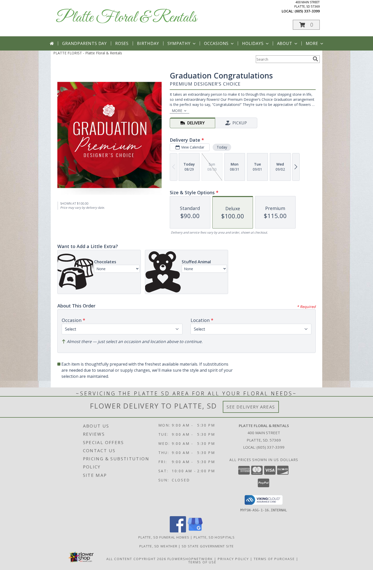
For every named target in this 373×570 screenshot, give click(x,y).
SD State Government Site (208, 546)
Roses (122, 43)
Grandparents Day (84, 43)
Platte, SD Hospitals (214, 537)
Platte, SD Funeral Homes (163, 537)
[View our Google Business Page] (195, 531)
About (284, 43)
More (312, 43)
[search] (315, 59)
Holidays (252, 43)
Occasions (216, 43)
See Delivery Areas (251, 407)
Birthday (148, 43)
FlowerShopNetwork (190, 559)
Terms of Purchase (274, 559)
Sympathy (179, 43)
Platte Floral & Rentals (126, 18)
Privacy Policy (233, 559)
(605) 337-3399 (307, 11)
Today (222, 147)
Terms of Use (202, 562)
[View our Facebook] (178, 531)
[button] (306, 25)
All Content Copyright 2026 (136, 559)
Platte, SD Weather (158, 546)
